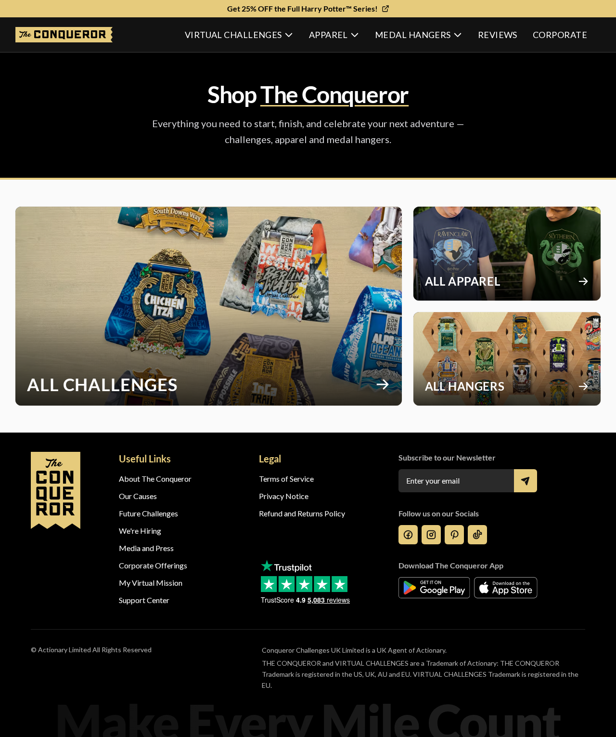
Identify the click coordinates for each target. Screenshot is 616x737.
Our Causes (138, 495)
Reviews (497, 34)
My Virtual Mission (150, 582)
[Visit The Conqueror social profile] (408, 534)
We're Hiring (140, 530)
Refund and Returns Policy (302, 513)
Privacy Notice (283, 495)
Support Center (144, 600)
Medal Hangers (413, 34)
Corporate (560, 34)
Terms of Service (286, 478)
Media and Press (146, 548)
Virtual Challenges (233, 34)
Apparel (328, 34)
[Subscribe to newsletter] (525, 480)
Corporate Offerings (153, 565)
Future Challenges (148, 513)
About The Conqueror (155, 478)
